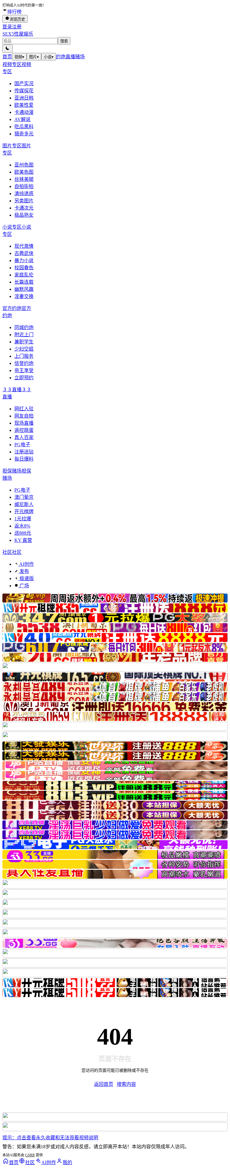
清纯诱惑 (24, 193)
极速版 (26, 578)
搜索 (64, 41)
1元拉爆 (22, 518)
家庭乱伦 (24, 274)
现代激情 (24, 246)
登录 (7, 26)
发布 (23, 571)
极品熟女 (24, 215)
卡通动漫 (24, 112)
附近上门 (24, 334)
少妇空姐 (24, 348)
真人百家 (24, 437)
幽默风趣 (24, 289)
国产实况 (24, 83)
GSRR (30, 1155)
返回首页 (103, 1084)
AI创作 (26, 564)
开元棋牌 (24, 511)
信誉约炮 (24, 363)
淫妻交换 (24, 296)
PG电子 (22, 444)
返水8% (22, 525)
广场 (23, 585)
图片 (34, 57)
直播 (70, 56)
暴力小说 (24, 260)
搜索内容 (126, 1084)
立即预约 (24, 377)
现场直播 (24, 423)
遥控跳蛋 (24, 430)
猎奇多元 (24, 133)
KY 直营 (23, 540)
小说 (49, 57)
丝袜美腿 (24, 179)
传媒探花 (24, 90)
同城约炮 (24, 327)
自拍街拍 (24, 186)
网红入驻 (24, 408)
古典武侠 (24, 253)
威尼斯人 (24, 504)
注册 (17, 26)
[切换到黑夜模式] (7, 49)
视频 (19, 57)
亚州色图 (24, 164)
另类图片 (24, 200)
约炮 (61, 56)
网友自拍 (24, 415)
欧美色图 (24, 172)
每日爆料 (24, 458)
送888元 (22, 533)
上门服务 (24, 356)
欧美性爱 (24, 105)
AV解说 (22, 119)
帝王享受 (24, 370)
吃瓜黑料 (24, 126)
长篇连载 (24, 282)
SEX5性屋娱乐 (17, 33)
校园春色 (24, 267)
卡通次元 (24, 207)
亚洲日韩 (24, 97)
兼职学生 (24, 341)
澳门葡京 (24, 497)
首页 (7, 56)
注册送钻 (24, 451)
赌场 (80, 56)
